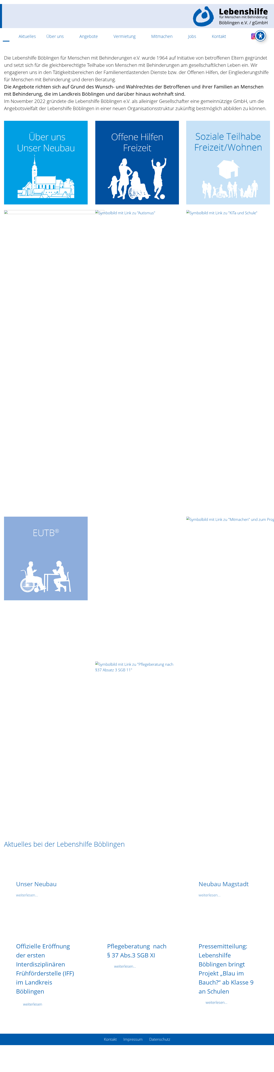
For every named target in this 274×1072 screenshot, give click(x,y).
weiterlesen (32, 1004)
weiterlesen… (125, 966)
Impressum (133, 1039)
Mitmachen (162, 36)
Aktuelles (27, 36)
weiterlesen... (27, 894)
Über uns (55, 36)
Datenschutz (159, 1039)
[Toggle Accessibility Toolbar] (260, 35)
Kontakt (219, 36)
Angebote (88, 36)
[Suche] (238, 36)
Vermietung (125, 36)
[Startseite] (6, 37)
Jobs (192, 36)
